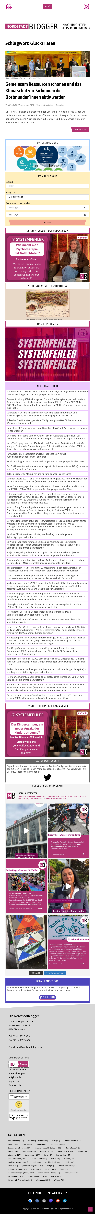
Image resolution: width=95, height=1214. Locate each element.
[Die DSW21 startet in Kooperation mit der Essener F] (26, 831)
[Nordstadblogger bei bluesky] (30, 1200)
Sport (64, 1169)
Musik (36, 1162)
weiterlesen (80, 129)
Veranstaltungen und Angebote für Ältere (49, 563)
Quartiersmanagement (32, 1166)
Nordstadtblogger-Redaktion (52, 105)
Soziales (50, 1169)
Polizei (13, 1166)
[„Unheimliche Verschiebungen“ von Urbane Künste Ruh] (26, 942)
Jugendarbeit (32, 1155)
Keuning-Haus (63, 1155)
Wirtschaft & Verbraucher (20, 1180)
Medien (69, 1158)
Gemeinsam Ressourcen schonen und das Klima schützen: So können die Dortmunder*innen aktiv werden (43, 90)
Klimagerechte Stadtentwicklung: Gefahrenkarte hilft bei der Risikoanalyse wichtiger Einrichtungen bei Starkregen (44, 528)
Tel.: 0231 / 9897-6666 (19, 1036)
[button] (47, 158)
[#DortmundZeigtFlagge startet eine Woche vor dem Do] (26, 886)
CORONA (28, 1144)
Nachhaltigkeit (52, 1162)
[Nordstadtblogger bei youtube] (58, 1200)
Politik (69, 1162)
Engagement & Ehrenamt (19, 1148)
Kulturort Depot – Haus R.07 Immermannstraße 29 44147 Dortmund (22, 1025)
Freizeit (13, 1151)
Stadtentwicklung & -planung (21, 1173)
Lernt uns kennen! (17, 1069)
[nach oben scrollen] (90, 1209)
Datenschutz (15, 1085)
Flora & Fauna (73, 1148)
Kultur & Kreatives (38, 1158)
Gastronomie (29, 1151)
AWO (56, 1141)
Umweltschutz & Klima (49, 1173)
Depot (41, 1144)
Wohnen (59, 1180)
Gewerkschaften (66, 1151)
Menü (47, 6)
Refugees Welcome (17, 1169)
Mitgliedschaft (16, 1077)
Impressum (14, 1081)
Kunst (55, 1158)
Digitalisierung (57, 1144)
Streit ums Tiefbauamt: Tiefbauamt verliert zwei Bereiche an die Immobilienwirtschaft (43, 546)
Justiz (48, 1155)
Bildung (13, 1144)
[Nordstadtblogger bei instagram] (65, 1200)
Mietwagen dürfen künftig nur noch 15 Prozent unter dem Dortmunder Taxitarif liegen (44, 642)
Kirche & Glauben (16, 1158)
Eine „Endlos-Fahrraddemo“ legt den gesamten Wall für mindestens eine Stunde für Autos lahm (44, 587)
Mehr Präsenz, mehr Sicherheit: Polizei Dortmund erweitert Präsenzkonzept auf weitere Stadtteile (43, 689)
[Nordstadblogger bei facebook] (37, 1200)
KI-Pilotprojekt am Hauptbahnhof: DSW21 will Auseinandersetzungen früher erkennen (36, 455)
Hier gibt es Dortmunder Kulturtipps (61, 481)
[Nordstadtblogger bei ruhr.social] (51, 1200)
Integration (14, 1155)
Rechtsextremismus (67, 1166)
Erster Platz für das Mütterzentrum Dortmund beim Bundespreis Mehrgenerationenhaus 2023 (42, 501)
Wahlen (56, 1176)
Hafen (82, 1151)
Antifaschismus (16, 1141)
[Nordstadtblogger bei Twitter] (44, 1200)
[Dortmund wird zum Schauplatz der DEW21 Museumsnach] (68, 886)
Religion (36, 1169)
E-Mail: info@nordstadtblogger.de (26, 1047)
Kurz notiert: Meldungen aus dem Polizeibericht (30, 449)
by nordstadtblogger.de (47, 1209)
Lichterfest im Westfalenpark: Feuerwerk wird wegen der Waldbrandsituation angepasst (45, 631)
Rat (50, 1166)
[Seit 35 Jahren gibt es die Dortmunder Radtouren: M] (68, 942)
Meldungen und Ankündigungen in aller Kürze (37, 394)
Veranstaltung (15, 1176)
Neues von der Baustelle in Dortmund (53, 578)
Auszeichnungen (17, 1073)
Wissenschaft (43, 1180)
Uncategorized (71, 1173)
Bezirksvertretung (73, 1141)
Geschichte (46, 1151)
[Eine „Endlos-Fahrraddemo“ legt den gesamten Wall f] (68, 831)
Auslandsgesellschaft (38, 1141)
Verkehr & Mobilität (37, 1176)
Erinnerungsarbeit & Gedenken (48, 1148)
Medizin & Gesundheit (18, 1162)
